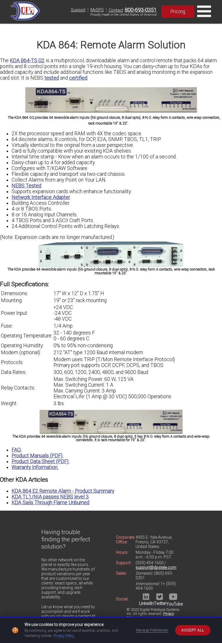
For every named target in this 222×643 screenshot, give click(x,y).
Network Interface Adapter (41, 197)
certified (78, 78)
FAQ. (17, 450)
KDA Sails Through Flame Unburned (50, 502)
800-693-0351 (141, 10)
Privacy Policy (63, 636)
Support (78, 10)
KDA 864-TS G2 (27, 60)
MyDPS (97, 10)
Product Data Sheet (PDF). (40, 461)
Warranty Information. (35, 467)
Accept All (193, 630)
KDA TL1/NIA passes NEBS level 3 (50, 497)
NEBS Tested (26, 186)
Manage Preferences (152, 630)
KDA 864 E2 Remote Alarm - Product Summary (63, 491)
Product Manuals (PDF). (37, 455)
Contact (116, 10)
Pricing (177, 11)
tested (52, 78)
